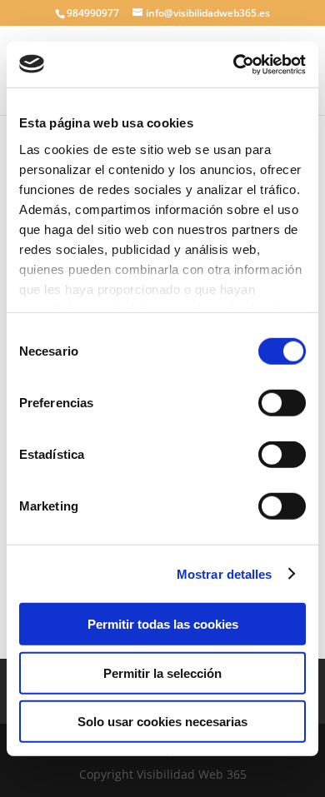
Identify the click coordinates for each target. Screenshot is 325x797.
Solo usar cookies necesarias (163, 722)
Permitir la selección (162, 672)
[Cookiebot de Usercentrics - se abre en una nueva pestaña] (234, 64)
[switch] (282, 403)
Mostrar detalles (224, 573)
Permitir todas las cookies (163, 624)
